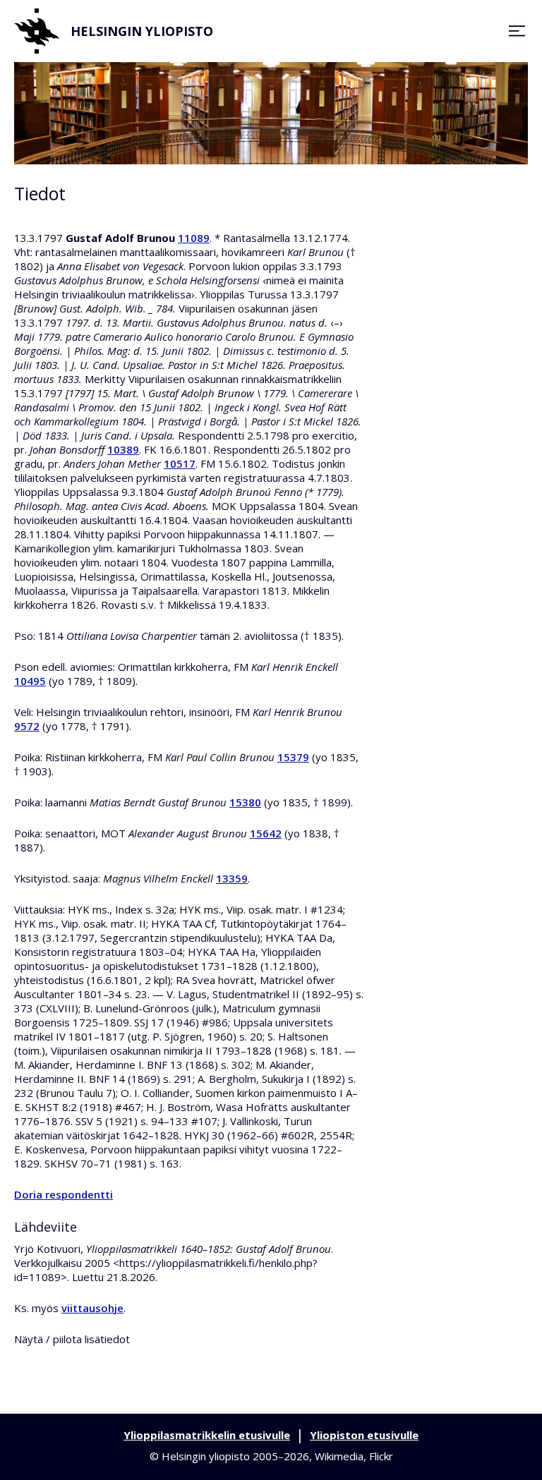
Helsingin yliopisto (142, 31)
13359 (232, 878)
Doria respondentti (63, 1194)
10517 (179, 463)
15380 (245, 802)
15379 (293, 757)
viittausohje (92, 1308)
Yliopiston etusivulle (364, 1435)
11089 (194, 238)
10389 (123, 449)
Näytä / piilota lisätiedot (72, 1339)
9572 (27, 726)
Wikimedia (339, 1456)
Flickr (381, 1456)
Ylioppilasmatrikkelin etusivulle (207, 1435)
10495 (30, 681)
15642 (266, 833)
